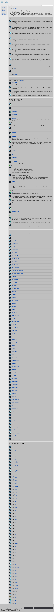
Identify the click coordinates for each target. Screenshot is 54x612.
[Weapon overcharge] (10, 396)
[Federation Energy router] (10, 86)
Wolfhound (18, 334)
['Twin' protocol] (10, 476)
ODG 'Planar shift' (14, 405)
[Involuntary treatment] (10, 485)
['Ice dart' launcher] (10, 423)
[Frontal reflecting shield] (10, 408)
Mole (17, 376)
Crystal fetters (14, 224)
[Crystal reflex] (10, 192)
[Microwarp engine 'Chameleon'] (10, 527)
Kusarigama (18, 391)
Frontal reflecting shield (15, 408)
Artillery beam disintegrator (15, 366)
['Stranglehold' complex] (10, 411)
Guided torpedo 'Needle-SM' (15, 473)
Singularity (18, 337)
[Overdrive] (10, 38)
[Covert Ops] (16, 29)
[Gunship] (15, 40)
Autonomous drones (14, 157)
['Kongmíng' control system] (10, 542)
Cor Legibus (18, 439)
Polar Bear (16, 489)
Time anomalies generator (15, 211)
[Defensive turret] (10, 602)
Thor (15, 504)
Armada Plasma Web (14, 252)
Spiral (15, 456)
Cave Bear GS (16, 585)
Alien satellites (14, 150)
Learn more (18, 610)
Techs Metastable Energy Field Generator (17, 273)
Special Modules (14, 8)
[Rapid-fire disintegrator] (10, 536)
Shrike (17, 421)
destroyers (21, 80)
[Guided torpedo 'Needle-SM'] (10, 473)
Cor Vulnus (18, 415)
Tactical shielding (14, 461)
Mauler (15, 540)
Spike (17, 346)
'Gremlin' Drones (14, 449)
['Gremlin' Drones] (10, 449)
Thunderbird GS (17, 567)
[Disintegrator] (10, 53)
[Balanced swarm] (10, 174)
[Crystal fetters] (10, 225)
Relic (17, 373)
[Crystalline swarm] (10, 167)
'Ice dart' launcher (14, 423)
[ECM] (16, 35)
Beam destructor (14, 294)
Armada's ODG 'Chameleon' (15, 258)
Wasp (15, 522)
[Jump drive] (10, 141)
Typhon (18, 397)
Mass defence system (15, 387)
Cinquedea (18, 433)
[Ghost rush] (10, 464)
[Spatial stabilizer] (10, 94)
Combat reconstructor (15, 111)
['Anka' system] (10, 417)
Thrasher (16, 513)
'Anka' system (13, 417)
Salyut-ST (16, 492)
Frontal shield (14, 297)
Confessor (18, 400)
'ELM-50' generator (14, 420)
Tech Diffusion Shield (15, 279)
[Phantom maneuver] (10, 560)
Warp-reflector (14, 291)
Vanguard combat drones (15, 267)
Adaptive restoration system (15, 399)
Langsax (16, 474)
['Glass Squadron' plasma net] (10, 569)
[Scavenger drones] (10, 147)
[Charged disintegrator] (10, 548)
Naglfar (15, 501)
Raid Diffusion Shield (15, 276)
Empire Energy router (14, 82)
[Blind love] (10, 414)
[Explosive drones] (10, 512)
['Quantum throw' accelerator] (10, 402)
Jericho (14, 74)
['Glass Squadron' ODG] (10, 575)
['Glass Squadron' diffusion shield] (10, 578)
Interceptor (14, 29)
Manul (17, 412)
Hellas (15, 555)
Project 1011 (18, 343)
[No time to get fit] (10, 506)
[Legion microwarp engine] (10, 235)
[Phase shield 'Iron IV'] (10, 530)
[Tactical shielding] (10, 461)
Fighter (14, 40)
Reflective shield (14, 372)
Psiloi (17, 427)
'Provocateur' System (14, 452)
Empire (14, 55)
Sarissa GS (16, 579)
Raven (17, 370)
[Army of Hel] (10, 500)
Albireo (18, 385)
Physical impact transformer (15, 203)
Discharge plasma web (15, 390)
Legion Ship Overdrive (15, 240)
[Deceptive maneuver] (10, 551)
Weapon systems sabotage (15, 321)
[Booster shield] (10, 458)
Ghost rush (13, 464)
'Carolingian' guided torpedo (15, 435)
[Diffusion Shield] (10, 48)
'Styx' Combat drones (15, 312)
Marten (18, 358)
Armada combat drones (15, 264)
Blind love (13, 414)
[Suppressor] (24, 80)
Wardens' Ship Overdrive (15, 243)
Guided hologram (14, 339)
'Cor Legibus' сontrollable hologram (16, 438)
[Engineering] (15, 62)
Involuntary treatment (15, 485)
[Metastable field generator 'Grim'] (10, 533)
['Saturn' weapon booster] (10, 593)
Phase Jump (13, 318)
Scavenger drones (14, 146)
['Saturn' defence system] (10, 596)
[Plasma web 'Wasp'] (10, 482)
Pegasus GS (16, 582)
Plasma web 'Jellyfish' (15, 467)
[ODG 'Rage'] (10, 515)
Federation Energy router (15, 86)
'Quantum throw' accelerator (15, 402)
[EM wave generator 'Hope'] (10, 494)
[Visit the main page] (5, 2)
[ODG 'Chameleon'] (10, 43)
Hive (12, 107)
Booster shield (14, 458)
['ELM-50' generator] (10, 420)
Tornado (16, 477)
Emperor (18, 379)
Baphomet (18, 406)
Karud (17, 322)
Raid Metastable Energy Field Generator (17, 270)
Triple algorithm (14, 363)
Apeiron (15, 591)
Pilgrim (18, 352)
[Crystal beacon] (10, 199)
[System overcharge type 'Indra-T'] (10, 470)
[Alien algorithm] (10, 195)
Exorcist (18, 430)
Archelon (16, 453)
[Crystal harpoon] (10, 221)
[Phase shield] (10, 65)
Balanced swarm (14, 174)
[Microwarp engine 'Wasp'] (10, 521)
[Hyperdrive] (10, 518)
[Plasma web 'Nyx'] (10, 524)
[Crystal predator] (10, 118)
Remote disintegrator (14, 342)
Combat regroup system (15, 384)
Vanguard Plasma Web (15, 255)
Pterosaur (16, 483)
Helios (15, 549)
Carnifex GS (16, 588)
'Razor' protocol (14, 432)
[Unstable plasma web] (10, 509)
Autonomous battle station (15, 360)
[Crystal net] (10, 217)
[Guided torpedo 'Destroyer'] (10, 539)
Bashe (15, 552)
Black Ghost (16, 465)
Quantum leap (14, 136)
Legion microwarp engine (15, 234)
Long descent (14, 336)
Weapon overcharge (14, 396)
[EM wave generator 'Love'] (10, 497)
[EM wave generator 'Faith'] (10, 491)
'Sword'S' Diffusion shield (15, 315)
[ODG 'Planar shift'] (10, 405)
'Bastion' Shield (14, 306)
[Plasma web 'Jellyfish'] (10, 467)
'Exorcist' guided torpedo (15, 429)
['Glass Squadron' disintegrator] (10, 581)
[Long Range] (17, 55)
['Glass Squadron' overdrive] (10, 572)
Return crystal (14, 127)
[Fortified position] (10, 557)
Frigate (16, 55)
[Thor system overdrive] (10, 503)
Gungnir (18, 367)
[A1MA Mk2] (10, 554)
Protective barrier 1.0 (14, 354)
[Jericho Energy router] (10, 90)
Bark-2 (18, 418)
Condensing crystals (14, 114)
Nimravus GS (16, 576)
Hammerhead (18, 361)
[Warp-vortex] (10, 124)
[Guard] (15, 68)
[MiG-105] (10, 455)
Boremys (18, 328)
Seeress (18, 403)
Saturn (15, 594)
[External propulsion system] (10, 426)
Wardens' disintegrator (15, 249)
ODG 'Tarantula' (14, 393)
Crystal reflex (13, 192)
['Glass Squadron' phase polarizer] (10, 587)
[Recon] (12, 122)
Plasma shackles (14, 345)
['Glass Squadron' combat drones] (10, 584)
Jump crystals (14, 132)
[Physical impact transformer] (10, 204)
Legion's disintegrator (15, 246)
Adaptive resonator (14, 330)
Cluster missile (14, 324)
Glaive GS (16, 570)
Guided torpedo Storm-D (15, 381)
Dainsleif (16, 480)
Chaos (15, 603)
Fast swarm (13, 181)
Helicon (15, 537)
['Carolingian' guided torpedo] (10, 435)
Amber (15, 558)
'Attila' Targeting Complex (15, 288)
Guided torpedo (14, 70)
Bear (15, 516)
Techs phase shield (14, 285)
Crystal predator (14, 118)
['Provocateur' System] (10, 452)
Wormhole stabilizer (14, 357)
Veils (15, 471)
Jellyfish (16, 468)
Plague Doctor (16, 486)
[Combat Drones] (10, 58)
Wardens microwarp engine (15, 237)
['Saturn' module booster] (10, 599)
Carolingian (18, 436)
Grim (15, 534)
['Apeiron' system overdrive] (10, 590)
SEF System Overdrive (15, 479)
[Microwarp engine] (10, 20)
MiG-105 (13, 455)
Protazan (18, 382)
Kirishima (18, 388)
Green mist (13, 154)
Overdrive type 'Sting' (15, 446)
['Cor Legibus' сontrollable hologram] (10, 438)
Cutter (15, 510)
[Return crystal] (10, 128)
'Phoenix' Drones (14, 303)
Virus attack (13, 348)
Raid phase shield (14, 282)
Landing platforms (14, 378)
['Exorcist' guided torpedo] (10, 429)
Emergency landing (14, 351)
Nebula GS (16, 564)
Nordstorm (16, 519)
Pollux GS (16, 573)
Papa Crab (16, 507)
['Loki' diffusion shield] (10, 545)
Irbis (17, 394)
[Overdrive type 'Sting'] (10, 446)
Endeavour (16, 459)
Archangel (13, 333)
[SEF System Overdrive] (10, 479)
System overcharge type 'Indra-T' (16, 470)
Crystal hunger (14, 103)
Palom (15, 531)
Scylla (17, 364)
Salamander (16, 543)
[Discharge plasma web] (10, 390)
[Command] (15, 50)
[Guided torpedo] (10, 71)
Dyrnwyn (18, 340)
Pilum (17, 424)
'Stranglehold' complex (15, 411)
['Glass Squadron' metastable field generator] (10, 563)
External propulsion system (15, 426)
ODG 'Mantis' (13, 309)
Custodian (18, 355)
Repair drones (14, 375)
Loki (15, 546)
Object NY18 (16, 462)
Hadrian (18, 409)
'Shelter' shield (14, 369)
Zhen (17, 349)
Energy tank (13, 207)
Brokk (15, 450)
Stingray (16, 447)
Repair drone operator (15, 161)
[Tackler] (15, 45)
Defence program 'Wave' (15, 327)
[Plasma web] (10, 26)
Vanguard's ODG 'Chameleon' (16, 261)
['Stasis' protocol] (10, 488)
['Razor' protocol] (10, 432)
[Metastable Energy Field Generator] (10, 32)
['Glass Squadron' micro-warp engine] (10, 566)
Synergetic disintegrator (15, 300)
